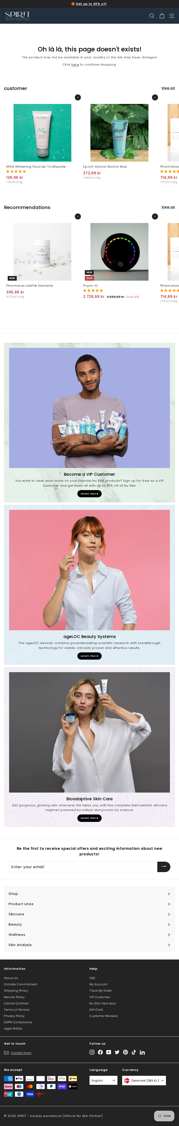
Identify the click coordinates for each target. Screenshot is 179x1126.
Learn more (90, 493)
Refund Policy (14, 997)
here (75, 64)
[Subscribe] (163, 867)
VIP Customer (100, 997)
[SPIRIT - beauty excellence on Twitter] (117, 1052)
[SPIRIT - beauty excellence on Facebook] (100, 1052)
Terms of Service (16, 1010)
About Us (11, 978)
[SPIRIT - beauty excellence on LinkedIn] (142, 1052)
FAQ (92, 978)
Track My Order (101, 991)
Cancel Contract (16, 1003)
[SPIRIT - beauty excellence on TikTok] (133, 1052)
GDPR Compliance (18, 1022)
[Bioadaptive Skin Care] (89, 732)
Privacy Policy (14, 1016)
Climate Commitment (21, 984)
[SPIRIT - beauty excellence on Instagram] (92, 1052)
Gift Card (96, 1010)
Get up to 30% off (91, 4)
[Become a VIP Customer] (89, 408)
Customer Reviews (104, 1016)
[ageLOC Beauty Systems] (89, 570)
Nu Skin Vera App (103, 1003)
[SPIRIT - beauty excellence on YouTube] (108, 1052)
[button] (16, 171)
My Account (98, 984)
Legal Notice (13, 1028)
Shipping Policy (16, 991)
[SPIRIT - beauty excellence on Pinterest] (125, 1052)
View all (168, 88)
